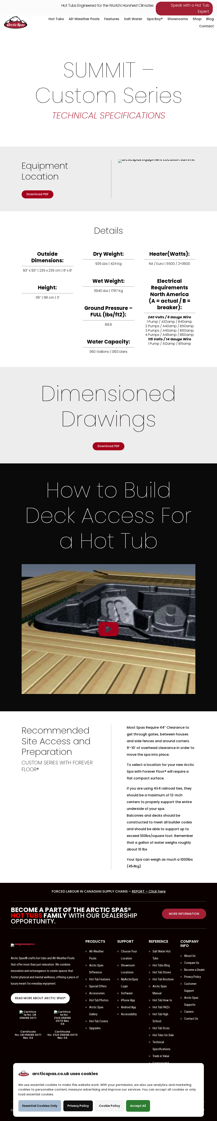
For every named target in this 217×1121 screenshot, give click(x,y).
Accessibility (129, 1014)
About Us (190, 956)
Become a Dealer (194, 970)
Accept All (138, 1106)
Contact (206, 26)
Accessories (97, 993)
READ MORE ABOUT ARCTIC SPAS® (40, 998)
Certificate (28, 1032)
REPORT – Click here (149, 891)
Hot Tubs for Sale (163, 1035)
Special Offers (98, 986)
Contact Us (191, 1019)
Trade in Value (161, 1056)
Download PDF (37, 194)
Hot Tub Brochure (163, 979)
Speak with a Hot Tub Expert (190, 8)
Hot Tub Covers (98, 1021)
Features (111, 19)
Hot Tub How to (162, 1000)
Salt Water (133, 19)
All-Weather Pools (84, 19)
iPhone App (128, 1000)
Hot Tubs (56, 19)
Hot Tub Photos (98, 1000)
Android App (128, 1007)
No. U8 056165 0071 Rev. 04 (28, 1036)
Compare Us (191, 963)
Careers (189, 1012)
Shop (197, 19)
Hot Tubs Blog (161, 965)
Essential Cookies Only (39, 1106)
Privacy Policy (192, 977)
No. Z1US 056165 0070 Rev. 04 (62, 1036)
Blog (210, 19)
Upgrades (95, 1028)
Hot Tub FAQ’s (161, 1007)
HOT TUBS (26, 915)
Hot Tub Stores (162, 972)
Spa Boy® (155, 19)
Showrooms (177, 19)
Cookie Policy (109, 1106)
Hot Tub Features (99, 979)
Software (127, 993)
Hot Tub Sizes (161, 1028)
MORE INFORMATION (184, 914)
